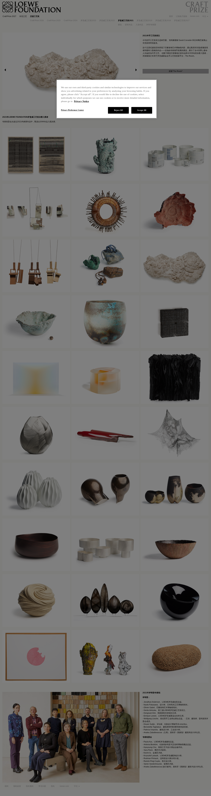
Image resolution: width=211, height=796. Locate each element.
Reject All (118, 110)
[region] (106, 99)
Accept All (141, 110)
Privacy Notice (81, 101)
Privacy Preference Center (72, 110)
